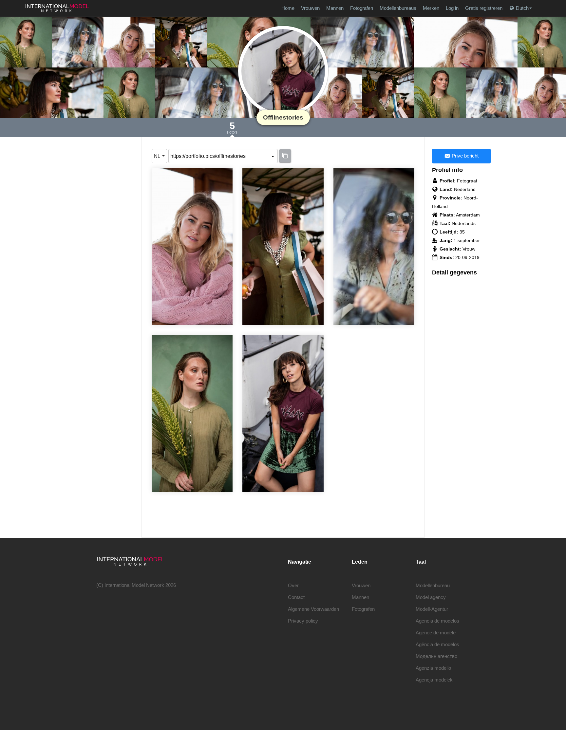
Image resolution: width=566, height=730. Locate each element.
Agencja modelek (434, 680)
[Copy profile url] (285, 155)
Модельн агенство (436, 656)
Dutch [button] (522, 8)
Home (287, 8)
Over (293, 585)
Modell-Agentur (432, 609)
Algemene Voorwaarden (313, 609)
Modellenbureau (433, 585)
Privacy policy (303, 621)
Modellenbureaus (398, 8)
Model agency (431, 597)
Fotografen (361, 8)
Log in (452, 8)
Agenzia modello (433, 668)
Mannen (335, 8)
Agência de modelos (437, 644)
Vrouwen (310, 8)
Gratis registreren (483, 8)
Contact (296, 597)
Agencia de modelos (437, 621)
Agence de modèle (436, 632)
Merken (431, 8)
